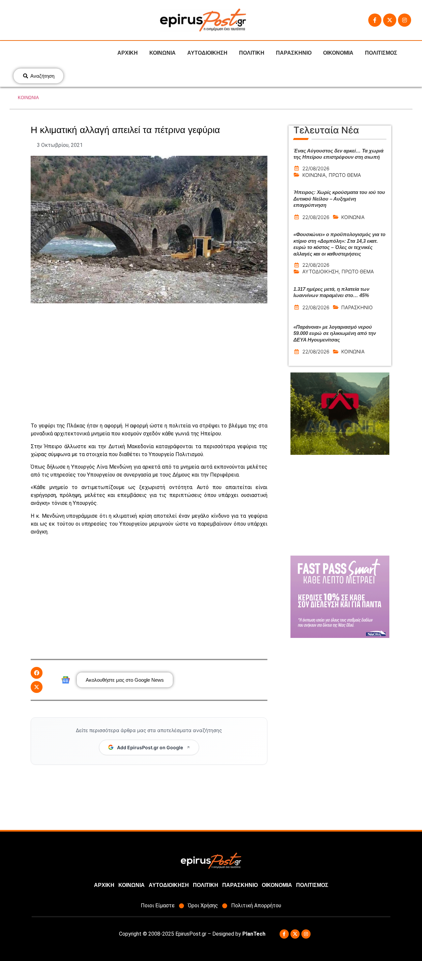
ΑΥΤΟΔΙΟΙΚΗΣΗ (207, 53)
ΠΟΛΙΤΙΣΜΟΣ (381, 53)
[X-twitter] (389, 20)
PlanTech (253, 934)
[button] (37, 673)
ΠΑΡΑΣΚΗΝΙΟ (294, 53)
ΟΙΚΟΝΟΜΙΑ (338, 53)
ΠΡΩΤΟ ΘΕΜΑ (345, 175)
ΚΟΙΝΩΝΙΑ (162, 53)
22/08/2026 (315, 168)
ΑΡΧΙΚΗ (127, 53)
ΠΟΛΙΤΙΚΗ (251, 53)
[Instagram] (404, 20)
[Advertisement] (149, 362)
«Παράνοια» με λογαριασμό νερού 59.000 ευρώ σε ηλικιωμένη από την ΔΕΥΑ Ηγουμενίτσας (334, 333)
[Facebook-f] (374, 20)
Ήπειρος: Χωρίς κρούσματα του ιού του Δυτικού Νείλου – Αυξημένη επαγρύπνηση (339, 198)
